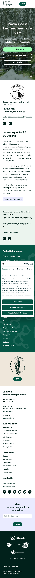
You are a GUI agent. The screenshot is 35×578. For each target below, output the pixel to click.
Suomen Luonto (8, 486)
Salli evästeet (17, 302)
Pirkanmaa (6, 321)
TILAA (17, 524)
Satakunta (6, 338)
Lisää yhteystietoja (10, 232)
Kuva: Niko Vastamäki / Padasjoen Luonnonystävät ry (32, 77)
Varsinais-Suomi (8, 346)
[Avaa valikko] (30, 4)
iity (17, 379)
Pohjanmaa (7, 324)
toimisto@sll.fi (8, 411)
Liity (23, 4)
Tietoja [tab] (29, 269)
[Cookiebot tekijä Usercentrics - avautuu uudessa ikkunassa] (25, 263)
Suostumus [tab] (6, 269)
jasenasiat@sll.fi (8, 418)
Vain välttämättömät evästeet (17, 313)
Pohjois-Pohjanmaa (10, 331)
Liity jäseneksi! (17, 49)
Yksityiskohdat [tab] (18, 269)
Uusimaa (6, 342)
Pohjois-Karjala (8, 328)
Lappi (5, 317)
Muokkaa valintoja (16, 307)
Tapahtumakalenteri (17, 56)
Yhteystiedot (17, 62)
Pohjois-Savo (7, 335)
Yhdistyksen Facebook (12, 199)
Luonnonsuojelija (9, 483)
